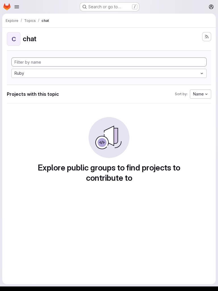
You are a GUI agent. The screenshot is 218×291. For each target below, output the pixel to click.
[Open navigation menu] (16, 6)
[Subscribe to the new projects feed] (206, 36)
